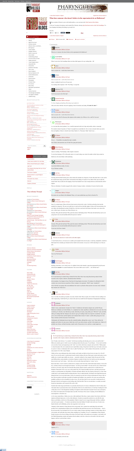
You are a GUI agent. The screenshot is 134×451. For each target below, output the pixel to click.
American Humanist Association (34, 249)
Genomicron (30, 310)
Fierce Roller (31, 55)
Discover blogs (30, 308)
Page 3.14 (29, 358)
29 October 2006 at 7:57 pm (62, 202)
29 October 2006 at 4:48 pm (62, 124)
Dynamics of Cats (31, 354)
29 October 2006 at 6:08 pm (62, 163)
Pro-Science (31, 83)
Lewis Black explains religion (57, 15)
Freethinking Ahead (33, 56)
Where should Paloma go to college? (35, 163)
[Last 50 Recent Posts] (30, 103)
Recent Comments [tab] (37, 156)
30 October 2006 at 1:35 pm (62, 425)
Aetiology (29, 344)
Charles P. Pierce (31, 279)
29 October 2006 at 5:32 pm (62, 149)
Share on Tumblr (63, 32)
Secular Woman (30, 293)
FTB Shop (22, 1)
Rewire (28, 290)
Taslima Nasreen (32, 91)
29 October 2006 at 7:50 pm (62, 192)
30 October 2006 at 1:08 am (62, 274)
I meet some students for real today (35, 161)
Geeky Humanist (32, 60)
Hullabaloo (29, 282)
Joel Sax (57, 173)
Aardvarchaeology (31, 342)
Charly (35, 122)
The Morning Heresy (31, 265)
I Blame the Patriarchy (32, 283)
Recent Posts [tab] (29, 156)
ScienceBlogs (30, 326)
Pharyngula (31, 80)
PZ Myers (37, 113)
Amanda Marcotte (31, 274)
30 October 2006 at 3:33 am (62, 294)
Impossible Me (32, 64)
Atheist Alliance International (34, 251)
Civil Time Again (30, 134)
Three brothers (30, 112)
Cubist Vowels (32, 49)
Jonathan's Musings (33, 67)
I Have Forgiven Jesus (33, 62)
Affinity (30, 40)
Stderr (30, 89)
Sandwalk (29, 262)
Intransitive (31, 65)
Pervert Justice (32, 78)
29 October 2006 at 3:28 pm (62, 68)
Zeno (56, 219)
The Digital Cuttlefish (33, 94)
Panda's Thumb (30, 316)
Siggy (37, 110)
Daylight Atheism (33, 51)
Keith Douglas (58, 261)
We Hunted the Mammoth (33, 296)
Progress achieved (31, 183)
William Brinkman (43, 132)
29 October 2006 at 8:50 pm (62, 221)
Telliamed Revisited (31, 330)
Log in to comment (81, 39)
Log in (28, 149)
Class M (29, 346)
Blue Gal (29, 277)
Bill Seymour (31, 47)
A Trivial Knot (32, 38)
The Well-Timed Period (32, 332)
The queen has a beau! (32, 178)
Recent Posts (28, 1)
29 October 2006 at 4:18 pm (62, 91)
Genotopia (29, 311)
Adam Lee (38, 129)
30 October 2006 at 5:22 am (62, 330)
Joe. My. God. (30, 285)
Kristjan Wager (38, 139)
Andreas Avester (32, 44)
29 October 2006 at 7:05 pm (62, 175)
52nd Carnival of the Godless (92, 22)
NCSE (28, 315)
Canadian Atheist (31, 252)
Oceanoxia (31, 76)
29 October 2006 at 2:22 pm (62, 49)
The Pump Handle (31, 366)
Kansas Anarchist (59, 98)
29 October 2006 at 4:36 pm (62, 112)
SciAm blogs (30, 321)
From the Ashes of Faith (34, 58)
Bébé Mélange (37, 125)
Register (29, 147)
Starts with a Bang (31, 362)
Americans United (31, 276)
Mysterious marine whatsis (99, 15)
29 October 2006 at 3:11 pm (62, 58)
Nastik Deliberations (33, 74)
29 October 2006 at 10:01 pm (62, 263)
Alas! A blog (29, 272)
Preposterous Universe (32, 318)
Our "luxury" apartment (32, 109)
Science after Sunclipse (32, 324)
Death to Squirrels (33, 53)
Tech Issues (17, 1)
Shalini (57, 249)
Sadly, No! (29, 291)
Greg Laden (29, 355)
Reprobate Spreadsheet (34, 87)
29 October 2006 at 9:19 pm (62, 235)
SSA (28, 264)
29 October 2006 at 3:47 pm (62, 77)
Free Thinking (30, 257)
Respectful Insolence (32, 360)
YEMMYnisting (32, 96)
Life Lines (29, 357)
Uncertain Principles (31, 368)
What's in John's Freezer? (33, 334)
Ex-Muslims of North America (34, 256)
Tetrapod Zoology (31, 365)
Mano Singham (32, 71)
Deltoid (28, 349)
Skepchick (29, 375)
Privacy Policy (11, 1)
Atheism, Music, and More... (35, 46)
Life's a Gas (31, 69)
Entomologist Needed (32, 124)
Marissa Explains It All (34, 73)
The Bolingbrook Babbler (34, 93)
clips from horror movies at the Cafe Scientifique (93, 25)
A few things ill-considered (33, 341)
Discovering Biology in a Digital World (35, 352)
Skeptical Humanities (32, 295)
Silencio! (29, 181)
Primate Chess (32, 82)
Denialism (29, 350)
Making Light (30, 288)
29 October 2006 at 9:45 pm (62, 251)
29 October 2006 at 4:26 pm (62, 100)
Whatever (29, 298)
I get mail (29, 166)
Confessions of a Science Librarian (35, 347)
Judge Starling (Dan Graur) (33, 313)
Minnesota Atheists (31, 259)
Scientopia (29, 327)
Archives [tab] (44, 156)
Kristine (57, 110)
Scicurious (29, 323)
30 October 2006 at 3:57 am (62, 305)
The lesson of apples (32, 172)
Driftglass (29, 280)
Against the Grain (33, 42)
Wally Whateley (59, 147)
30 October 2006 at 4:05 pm (62, 434)
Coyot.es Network (31, 305)
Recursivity (31, 85)
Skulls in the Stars (31, 329)
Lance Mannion (30, 287)
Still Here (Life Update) (32, 131)
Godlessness (70, 39)
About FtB (5, 1)
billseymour (38, 135)
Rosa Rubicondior (31, 260)
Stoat (28, 363)
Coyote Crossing (30, 307)
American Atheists (31, 248)
